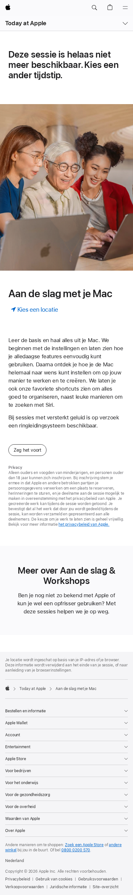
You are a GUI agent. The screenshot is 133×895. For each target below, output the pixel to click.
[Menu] (125, 8)
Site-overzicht (105, 887)
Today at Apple (25, 23)
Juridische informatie (68, 887)
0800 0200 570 (75, 850)
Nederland (14, 860)
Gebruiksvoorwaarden (98, 879)
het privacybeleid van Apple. (83, 524)
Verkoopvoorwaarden (24, 887)
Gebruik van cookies (54, 879)
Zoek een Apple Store (84, 845)
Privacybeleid (17, 879)
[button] (94, 8)
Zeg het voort (27, 450)
